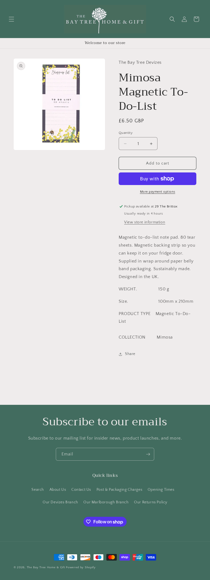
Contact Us (81, 489)
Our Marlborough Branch (106, 502)
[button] (11, 19)
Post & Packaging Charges (119, 489)
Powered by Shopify (81, 567)
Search (37, 489)
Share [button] (130, 354)
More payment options (157, 192)
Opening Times (161, 489)
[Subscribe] (148, 454)
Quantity (126, 133)
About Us (57, 489)
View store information (144, 222)
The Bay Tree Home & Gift (46, 567)
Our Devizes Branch (60, 502)
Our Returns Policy (150, 502)
